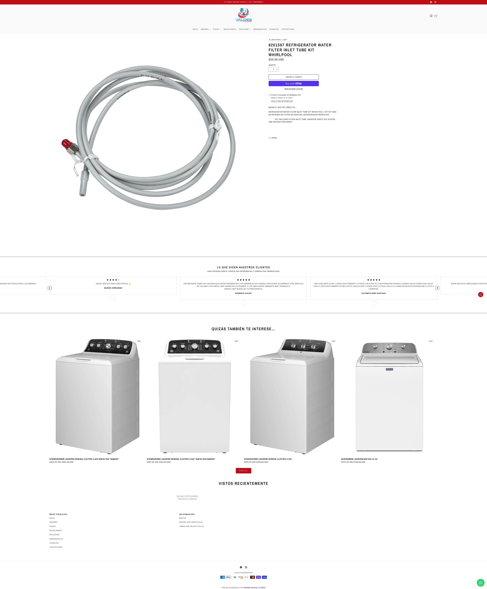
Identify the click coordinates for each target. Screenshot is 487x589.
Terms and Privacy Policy (191, 526)
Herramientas (56, 539)
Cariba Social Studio (255, 588)
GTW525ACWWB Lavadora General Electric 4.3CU (268, 459)
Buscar (182, 518)
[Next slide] (437, 288)
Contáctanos (56, 547)
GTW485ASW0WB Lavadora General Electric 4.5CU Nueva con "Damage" (84, 459)
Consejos (54, 543)
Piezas (52, 526)
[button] (205, 29)
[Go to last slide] (50, 288)
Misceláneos (55, 530)
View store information (282, 101)
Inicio (52, 518)
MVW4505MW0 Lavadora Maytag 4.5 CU (359, 459)
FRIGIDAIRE (54, 535)
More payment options (294, 89)
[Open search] (480, 294)
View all (243, 471)
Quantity (272, 65)
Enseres (53, 522)
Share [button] (274, 138)
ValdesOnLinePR (246, 572)
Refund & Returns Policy (191, 522)
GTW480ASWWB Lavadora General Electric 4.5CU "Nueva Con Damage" (181, 459)
